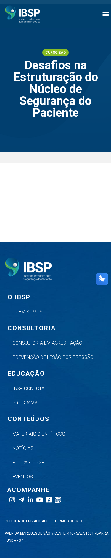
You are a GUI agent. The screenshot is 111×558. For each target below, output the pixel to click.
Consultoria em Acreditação (47, 343)
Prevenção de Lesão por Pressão (53, 357)
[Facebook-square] (49, 500)
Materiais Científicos (38, 434)
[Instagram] (12, 500)
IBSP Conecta (28, 388)
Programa (25, 403)
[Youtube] (39, 500)
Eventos (22, 477)
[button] (105, 14)
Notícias (22, 448)
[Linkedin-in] (30, 500)
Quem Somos (27, 312)
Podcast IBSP (28, 462)
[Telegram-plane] (21, 500)
